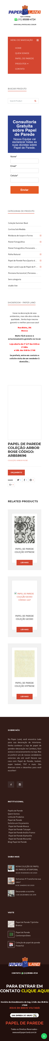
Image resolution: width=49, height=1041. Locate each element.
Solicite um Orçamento (18, 823)
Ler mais (24, 563)
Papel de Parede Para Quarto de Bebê (23, 260)
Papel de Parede (15, 820)
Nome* (13, 156)
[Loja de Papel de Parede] (24, 1015)
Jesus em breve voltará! (24, 1008)
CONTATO (20, 69)
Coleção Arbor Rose (18, 460)
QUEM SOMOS (22, 53)
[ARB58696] (24, 412)
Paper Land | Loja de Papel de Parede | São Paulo (23, 267)
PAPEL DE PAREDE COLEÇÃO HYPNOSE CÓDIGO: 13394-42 (24, 684)
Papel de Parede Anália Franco (21, 832)
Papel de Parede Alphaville (20, 835)
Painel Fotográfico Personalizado (23, 248)
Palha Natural (14, 254)
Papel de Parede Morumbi (19, 838)
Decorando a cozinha (25, 891)
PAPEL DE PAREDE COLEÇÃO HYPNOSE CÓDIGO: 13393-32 (24, 550)
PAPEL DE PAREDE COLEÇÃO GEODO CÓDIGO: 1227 (24, 617)
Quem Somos (14, 813)
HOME (18, 48)
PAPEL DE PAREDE (24, 58)
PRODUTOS (20, 64)
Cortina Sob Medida (16, 229)
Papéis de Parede (15, 810)
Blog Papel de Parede (17, 842)
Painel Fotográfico (16, 242)
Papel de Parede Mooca (18, 826)
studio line (13, 285)
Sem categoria (14, 279)
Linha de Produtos (16, 817)
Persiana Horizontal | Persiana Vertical (23, 273)
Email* (13, 166)
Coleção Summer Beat (18, 223)
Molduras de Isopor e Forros (20, 235)
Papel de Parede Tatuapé (19, 829)
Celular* (14, 175)
